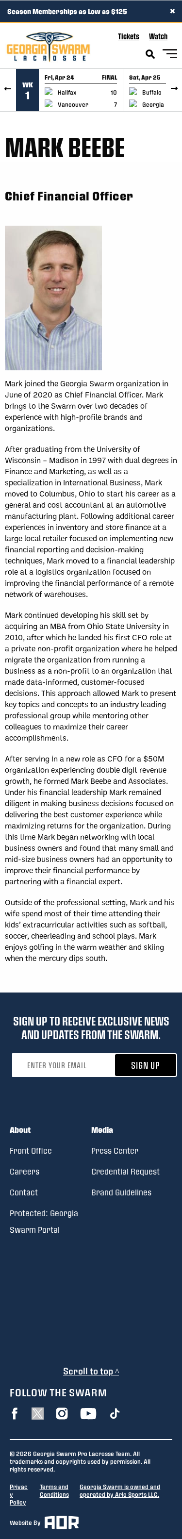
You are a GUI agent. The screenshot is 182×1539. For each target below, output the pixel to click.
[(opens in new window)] (14, 1413)
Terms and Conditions (54, 1490)
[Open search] (150, 54)
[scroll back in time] (8, 90)
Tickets (128, 36)
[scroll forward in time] (174, 90)
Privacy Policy (19, 1494)
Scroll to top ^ (91, 1371)
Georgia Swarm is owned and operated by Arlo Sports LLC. (120, 1490)
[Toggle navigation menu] (170, 55)
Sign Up (145, 1065)
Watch (158, 36)
